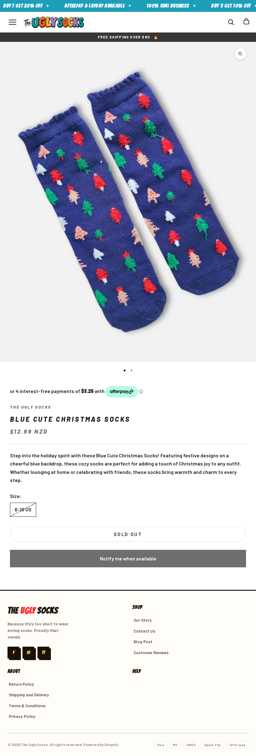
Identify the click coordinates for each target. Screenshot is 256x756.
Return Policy (21, 684)
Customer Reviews (151, 652)
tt (43, 652)
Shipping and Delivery (29, 694)
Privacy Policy (22, 716)
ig (28, 652)
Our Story (143, 620)
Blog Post (143, 641)
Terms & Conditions (27, 705)
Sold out (128, 534)
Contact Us (144, 631)
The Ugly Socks (30, 407)
